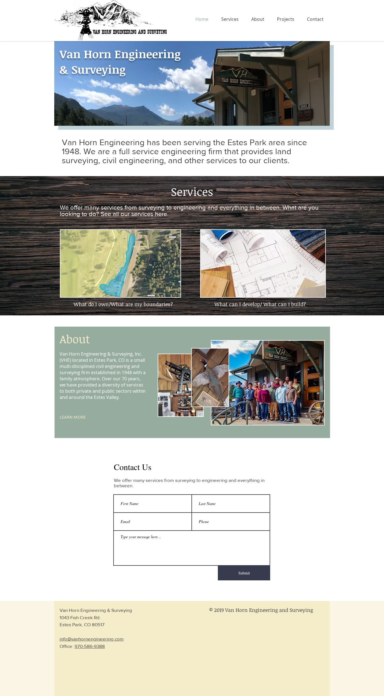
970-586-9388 (89, 646)
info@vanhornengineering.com (92, 638)
